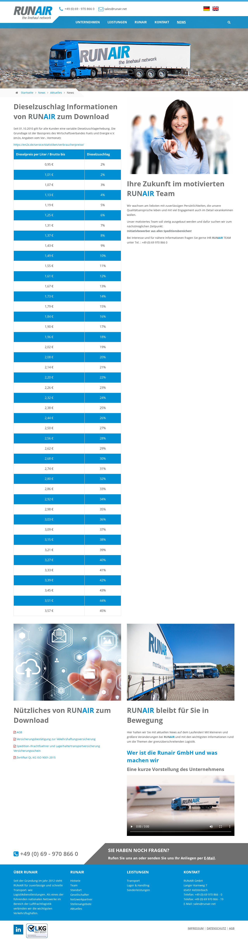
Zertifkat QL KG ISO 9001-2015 (36, 757)
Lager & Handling (138, 885)
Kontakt (162, 22)
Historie (75, 881)
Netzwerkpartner (81, 899)
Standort (76, 890)
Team (74, 885)
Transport (133, 881)
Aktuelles (56, 92)
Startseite (27, 92)
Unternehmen (88, 22)
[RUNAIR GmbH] (33, 18)
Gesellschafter (79, 895)
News (181, 22)
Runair (141, 22)
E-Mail (209, 858)
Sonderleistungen (138, 890)
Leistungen (117, 22)
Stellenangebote (80, 904)
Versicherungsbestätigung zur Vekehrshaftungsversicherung (56, 739)
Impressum (196, 928)
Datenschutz (216, 928)
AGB (19, 732)
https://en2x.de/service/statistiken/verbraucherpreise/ (49, 145)
